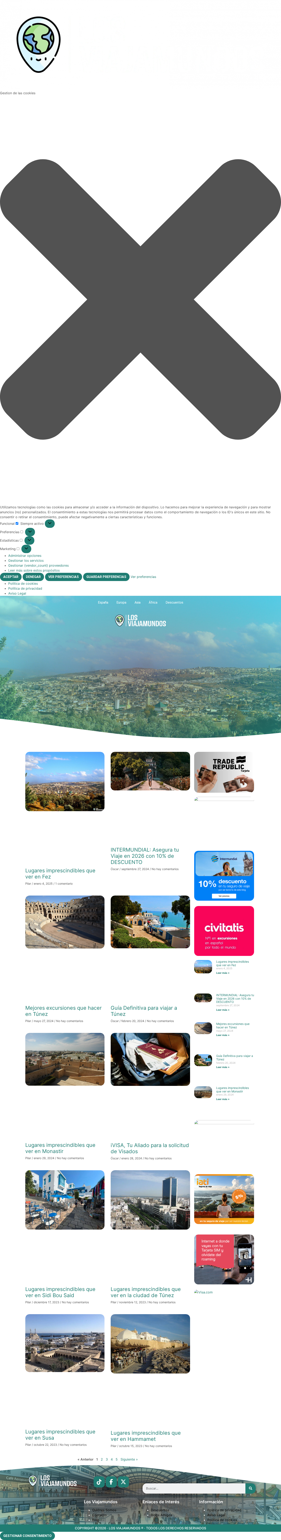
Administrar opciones (24, 556)
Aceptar (10, 577)
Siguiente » (129, 1459)
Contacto (99, 1515)
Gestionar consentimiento (27, 1536)
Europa (121, 602)
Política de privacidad (25, 588)
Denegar (33, 577)
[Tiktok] (99, 1481)
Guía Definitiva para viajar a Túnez (234, 1057)
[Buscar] (250, 1488)
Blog (95, 1520)
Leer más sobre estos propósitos (34, 570)
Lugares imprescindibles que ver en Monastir (60, 1148)
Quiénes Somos (104, 1510)
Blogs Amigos (161, 1515)
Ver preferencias (63, 577)
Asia (137, 602)
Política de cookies (23, 583)
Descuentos (174, 602)
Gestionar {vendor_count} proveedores (38, 565)
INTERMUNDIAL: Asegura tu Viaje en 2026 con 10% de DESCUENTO (145, 856)
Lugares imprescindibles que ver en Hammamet (146, 1436)
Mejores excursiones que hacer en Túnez (233, 1025)
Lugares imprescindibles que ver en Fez (232, 963)
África (153, 602)
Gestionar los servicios (26, 560)
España (103, 602)
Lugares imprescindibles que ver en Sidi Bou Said (60, 1292)
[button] (140, 300)
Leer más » (223, 972)
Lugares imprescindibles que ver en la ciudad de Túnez (146, 1292)
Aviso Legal (17, 593)
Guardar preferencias (106, 577)
